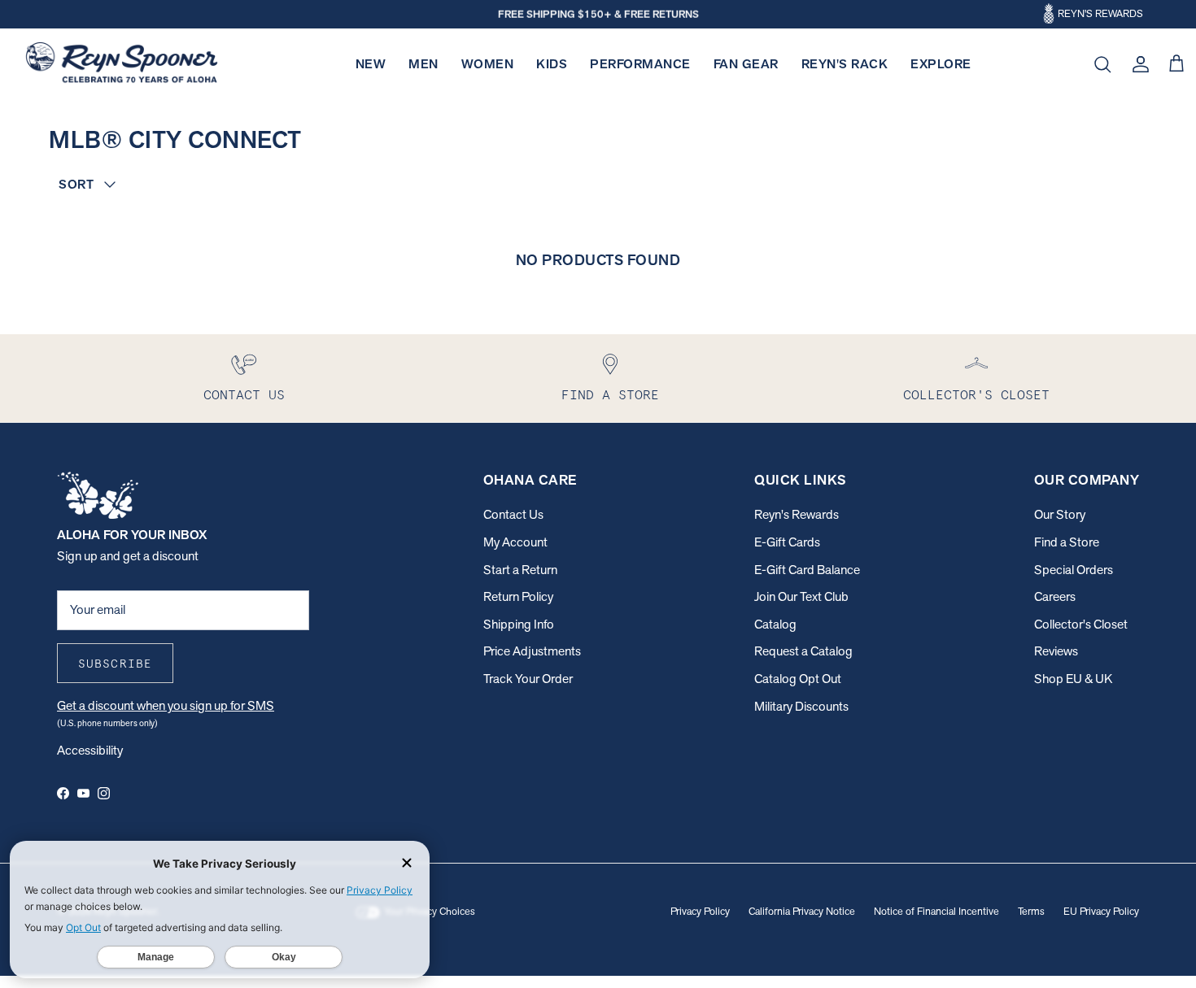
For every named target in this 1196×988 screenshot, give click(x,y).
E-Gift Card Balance (807, 569)
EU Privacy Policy (1101, 911)
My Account (515, 542)
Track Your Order (528, 678)
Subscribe (115, 663)
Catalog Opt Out (797, 678)
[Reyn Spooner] (121, 65)
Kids (551, 63)
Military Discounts (801, 706)
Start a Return (520, 569)
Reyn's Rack (844, 63)
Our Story (1059, 514)
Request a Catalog (803, 650)
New (371, 63)
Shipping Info (518, 624)
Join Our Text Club (801, 596)
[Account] (1137, 64)
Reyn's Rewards (796, 514)
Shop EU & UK (1073, 678)
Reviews (1056, 650)
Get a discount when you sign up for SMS (165, 705)
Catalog (775, 624)
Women (487, 63)
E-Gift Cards (787, 542)
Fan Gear (746, 63)
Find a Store (1066, 542)
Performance (640, 63)
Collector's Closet (1081, 624)
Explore (940, 63)
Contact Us (513, 514)
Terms (1031, 911)
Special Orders (1073, 569)
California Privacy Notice (802, 911)
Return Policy (518, 596)
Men (423, 63)
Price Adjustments (532, 650)
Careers (1055, 596)
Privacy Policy (700, 911)
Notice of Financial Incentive (936, 911)
